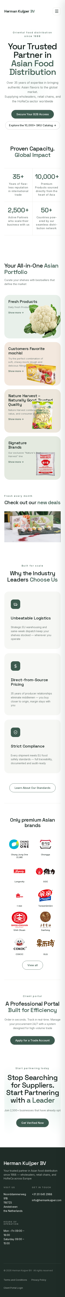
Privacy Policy (38, 1280)
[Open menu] (57, 11)
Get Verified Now (32, 1123)
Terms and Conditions (15, 1280)
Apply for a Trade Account (32, 1040)
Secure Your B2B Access (32, 114)
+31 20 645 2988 (42, 1194)
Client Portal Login (13, 1287)
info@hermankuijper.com (46, 1200)
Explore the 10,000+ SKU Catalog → (32, 125)
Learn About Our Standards (32, 788)
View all (32, 965)
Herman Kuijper (19, 11)
